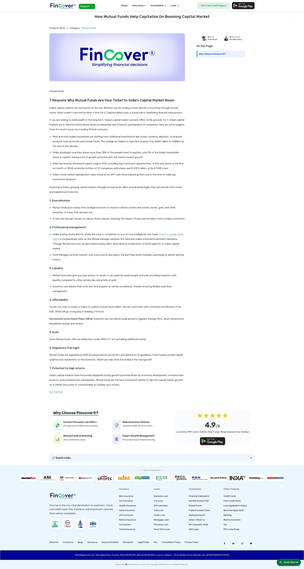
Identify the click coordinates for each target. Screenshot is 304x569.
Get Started (55, 392)
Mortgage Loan (161, 520)
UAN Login (194, 529)
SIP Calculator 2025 (198, 524)
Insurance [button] (137, 5)
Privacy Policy (191, 542)
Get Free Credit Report (213, 5)
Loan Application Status (235, 505)
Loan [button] (173, 5)
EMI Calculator (161, 505)
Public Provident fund (199, 510)
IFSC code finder (231, 529)
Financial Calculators (199, 496)
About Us (53, 542)
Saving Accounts (197, 515)
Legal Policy (143, 542)
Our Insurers (125, 524)
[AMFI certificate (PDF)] (54, 524)
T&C (155, 542)
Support (85, 6)
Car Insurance (126, 501)
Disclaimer (128, 542)
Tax (225, 524)
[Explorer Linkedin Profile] (233, 543)
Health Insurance (127, 505)
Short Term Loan (162, 529)
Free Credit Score (232, 501)
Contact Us (68, 542)
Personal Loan (161, 524)
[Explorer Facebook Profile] (224, 543)
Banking (227, 515)
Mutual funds (89, 28)
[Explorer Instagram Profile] (242, 543)
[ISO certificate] (92, 524)
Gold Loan (159, 510)
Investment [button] (157, 5)
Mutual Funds (195, 505)
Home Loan (159, 515)
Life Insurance (126, 515)
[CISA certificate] (67, 524)
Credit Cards (230, 496)
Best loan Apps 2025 (234, 510)
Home (124, 5)
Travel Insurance (127, 529)
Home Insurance (127, 510)
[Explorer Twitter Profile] (251, 543)
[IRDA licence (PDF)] (80, 524)
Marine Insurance (127, 520)
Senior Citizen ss (197, 520)
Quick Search (291, 562)
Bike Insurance (126, 496)
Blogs (80, 542)
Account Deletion (110, 542)
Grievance (93, 542)
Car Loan (158, 501)
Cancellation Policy (171, 542)
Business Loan (161, 496)
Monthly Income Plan (199, 501)
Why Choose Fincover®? (212, 54)
